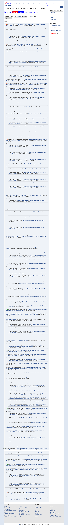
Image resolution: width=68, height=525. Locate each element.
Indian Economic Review (29, 84)
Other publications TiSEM (29, 346)
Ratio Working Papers (18, 351)
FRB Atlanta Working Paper (13, 253)
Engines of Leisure (20, 102)
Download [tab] (15, 12)
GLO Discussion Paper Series (18, 310)
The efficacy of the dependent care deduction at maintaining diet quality (29, 48)
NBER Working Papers (14, 204)
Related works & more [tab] (28, 12)
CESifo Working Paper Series (35, 405)
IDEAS (18, 524)
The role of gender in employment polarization (37, 331)
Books (52, 17)
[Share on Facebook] (8, 5)
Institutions (29, 3)
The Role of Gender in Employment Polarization (37, 324)
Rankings (35, 3)
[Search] (61, 7)
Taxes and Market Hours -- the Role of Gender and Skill (36, 268)
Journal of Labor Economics (18, 131)
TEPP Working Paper (34, 394)
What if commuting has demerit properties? (28, 417)
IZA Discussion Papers (15, 146)
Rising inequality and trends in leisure (28, 36)
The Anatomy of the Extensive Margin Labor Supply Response (36, 408)
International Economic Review (11, 319)
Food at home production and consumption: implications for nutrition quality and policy (30, 430)
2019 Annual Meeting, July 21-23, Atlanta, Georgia (29, 98)
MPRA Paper (22, 360)
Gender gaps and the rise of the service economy (31, 172)
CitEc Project (18, 16)
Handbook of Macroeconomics (36, 44)
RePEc (22, 524)
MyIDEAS (49, 3)
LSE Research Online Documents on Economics (19, 62)
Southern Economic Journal (10, 427)
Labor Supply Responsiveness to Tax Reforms (25, 488)
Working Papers (13, 153)
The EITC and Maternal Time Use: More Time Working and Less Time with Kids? (29, 200)
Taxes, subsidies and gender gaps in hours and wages (37, 247)
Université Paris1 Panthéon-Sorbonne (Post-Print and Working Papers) (29, 126)
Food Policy (44, 48)
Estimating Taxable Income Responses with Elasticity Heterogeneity (32, 301)
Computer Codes (15, 76)
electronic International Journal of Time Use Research (21, 438)
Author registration (54, 28)
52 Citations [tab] (21, 12)
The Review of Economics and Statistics (34, 368)
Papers (29, 89)
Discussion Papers (42, 189)
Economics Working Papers (38, 488)
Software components (55, 15)
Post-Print (20, 123)
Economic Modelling (21, 355)
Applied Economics (9, 25)
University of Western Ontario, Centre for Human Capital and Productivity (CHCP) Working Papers (24, 195)
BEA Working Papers (27, 102)
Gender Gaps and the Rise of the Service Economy (31, 163)
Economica (7, 248)
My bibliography (43, 5)
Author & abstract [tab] (8, 12)
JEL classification (54, 20)
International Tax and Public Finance (15, 140)
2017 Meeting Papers (28, 106)
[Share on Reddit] (9, 5)
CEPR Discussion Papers (38, 40)
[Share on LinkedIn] (10, 5)
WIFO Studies (14, 453)
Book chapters (53, 19)
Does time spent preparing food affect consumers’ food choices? (32, 292)
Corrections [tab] (36, 12)
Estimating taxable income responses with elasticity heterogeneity (31, 296)
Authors (23, 3)
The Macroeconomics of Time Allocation (23, 44)
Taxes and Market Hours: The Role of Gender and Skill (37, 263)
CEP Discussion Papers (43, 168)
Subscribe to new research (56, 25)
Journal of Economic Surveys (34, 372)
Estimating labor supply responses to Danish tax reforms (27, 363)
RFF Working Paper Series (38, 469)
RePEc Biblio (53, 27)
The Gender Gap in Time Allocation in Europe (35, 259)
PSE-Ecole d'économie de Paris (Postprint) (25, 119)
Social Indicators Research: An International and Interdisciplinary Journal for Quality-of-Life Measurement (27, 236)
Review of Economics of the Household (31, 314)
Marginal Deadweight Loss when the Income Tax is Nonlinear (32, 216)
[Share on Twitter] (7, 5)
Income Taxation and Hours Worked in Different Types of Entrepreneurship (32, 283)
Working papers (54, 12)
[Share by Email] (11, 5)
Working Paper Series (12, 414)
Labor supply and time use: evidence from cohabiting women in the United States (31, 24)
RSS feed (29, 16)
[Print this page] (12, 5)
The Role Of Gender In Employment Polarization (34, 318)
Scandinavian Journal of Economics (11, 409)
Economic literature (17, 3)
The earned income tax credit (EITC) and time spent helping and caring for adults (32, 455)
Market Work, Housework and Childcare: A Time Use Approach (31, 66)
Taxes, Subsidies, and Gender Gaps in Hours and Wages (37, 252)
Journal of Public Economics (13, 80)
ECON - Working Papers (12, 332)
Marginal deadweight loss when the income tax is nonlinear (32, 211)
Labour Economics (23, 114)
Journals (52, 14)
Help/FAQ (40, 3)
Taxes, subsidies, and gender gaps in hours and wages (37, 255)
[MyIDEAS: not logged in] (47, 5)
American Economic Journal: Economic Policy (37, 377)
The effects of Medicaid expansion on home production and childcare (32, 426)
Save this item (38, 5)
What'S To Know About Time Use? (23, 372)
